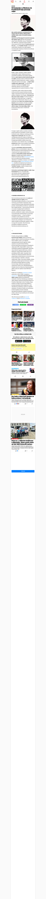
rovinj (13, 348)
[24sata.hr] (12, 1)
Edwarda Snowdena (29, 156)
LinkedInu (27, 298)
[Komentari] (23, 376)
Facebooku (22, 298)
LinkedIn (30, 272)
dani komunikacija (19, 348)
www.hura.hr (14, 275)
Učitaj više (23, 471)
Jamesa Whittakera (25, 161)
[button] (15, 1)
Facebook (25, 272)
